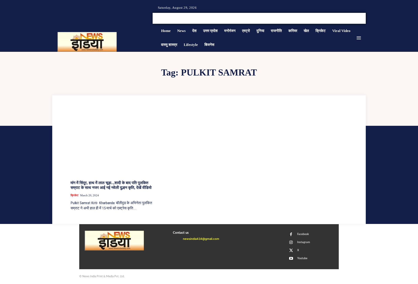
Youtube (302, 258)
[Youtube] (364, 18)
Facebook (303, 234)
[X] (358, 18)
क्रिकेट (74, 195)
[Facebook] (348, 18)
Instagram (303, 242)
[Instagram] (353, 18)
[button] (332, 18)
